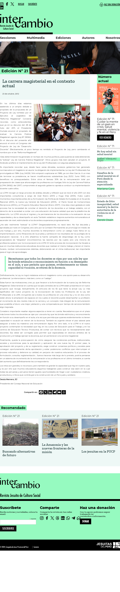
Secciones (8, 38)
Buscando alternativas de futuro (18, 453)
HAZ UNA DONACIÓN (112, 4)
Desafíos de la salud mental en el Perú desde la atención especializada (108, 179)
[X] (45, 392)
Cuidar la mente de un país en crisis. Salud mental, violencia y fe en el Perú (108, 126)
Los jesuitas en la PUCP (98, 451)
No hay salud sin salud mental (106, 153)
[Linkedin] (50, 392)
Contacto (36, 547)
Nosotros (113, 38)
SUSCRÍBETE (32, 4)
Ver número (105, 137)
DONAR (85, 521)
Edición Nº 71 (105, 119)
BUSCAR (21, 4)
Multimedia (36, 38)
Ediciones (63, 38)
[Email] (59, 392)
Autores (88, 38)
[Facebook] (41, 392)
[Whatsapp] (64, 392)
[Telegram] (55, 392)
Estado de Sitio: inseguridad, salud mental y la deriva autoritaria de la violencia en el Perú (108, 208)
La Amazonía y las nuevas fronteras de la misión (58, 448)
